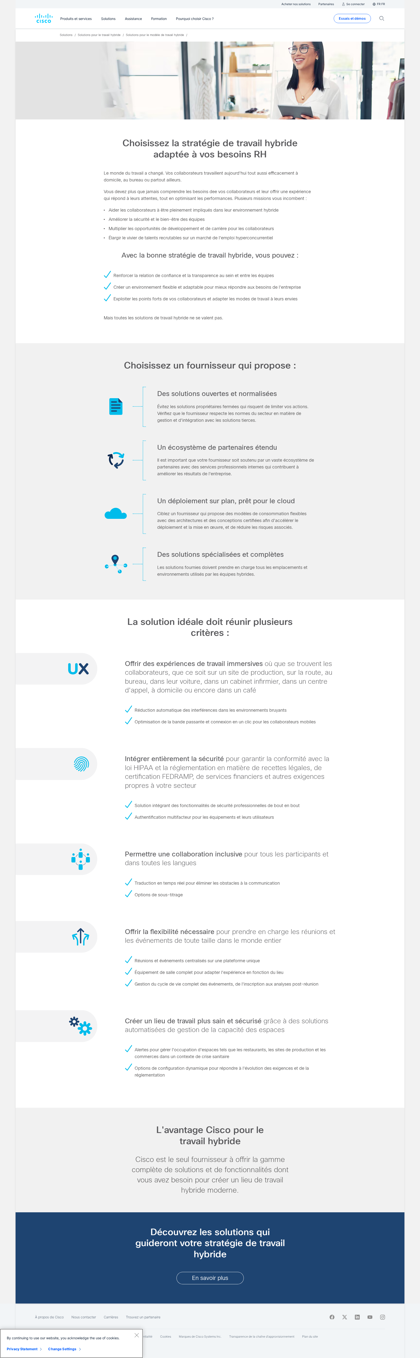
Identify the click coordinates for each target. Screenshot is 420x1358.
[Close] (136, 1335)
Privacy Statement (22, 1349)
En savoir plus (210, 1278)
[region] (71, 1343)
